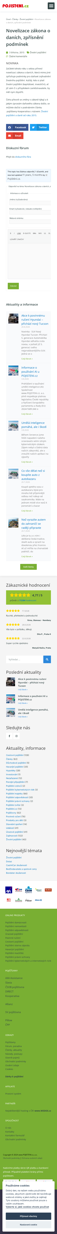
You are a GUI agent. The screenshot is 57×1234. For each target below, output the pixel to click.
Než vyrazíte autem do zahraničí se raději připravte (33, 524)
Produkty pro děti (14, 820)
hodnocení (27, 600)
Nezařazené (12, 778)
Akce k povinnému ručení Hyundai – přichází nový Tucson (34, 319)
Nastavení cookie (28, 1224)
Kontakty (9, 1131)
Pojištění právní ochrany (18, 801)
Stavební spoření (14, 824)
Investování (11, 774)
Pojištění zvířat (13, 805)
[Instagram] (16, 736)
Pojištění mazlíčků (14, 953)
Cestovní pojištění (14, 755)
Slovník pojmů (12, 1057)
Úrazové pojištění (14, 832)
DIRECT (9, 991)
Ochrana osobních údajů (32, 1158)
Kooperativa (12, 996)
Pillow (8, 1020)
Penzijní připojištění (15, 782)
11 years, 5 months (32, 174)
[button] (51, 5)
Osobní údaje (12, 1065)
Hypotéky (11, 770)
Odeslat (13, 286)
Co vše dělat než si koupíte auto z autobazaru (33, 475)
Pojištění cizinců (14, 786)
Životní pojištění (26, 19)
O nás (8, 1127)
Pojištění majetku (14, 793)
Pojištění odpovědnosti (17, 797)
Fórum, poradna (13, 1046)
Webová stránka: (16, 218)
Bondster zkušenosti (16, 873)
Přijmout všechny (28, 1216)
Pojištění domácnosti (15, 922)
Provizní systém (13, 1093)
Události (10, 828)
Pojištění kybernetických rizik (20, 789)
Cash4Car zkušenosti (16, 865)
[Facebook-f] (9, 736)
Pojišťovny (11, 813)
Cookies (9, 1069)
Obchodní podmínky (15, 1061)
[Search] (47, 659)
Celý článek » (27, 358)
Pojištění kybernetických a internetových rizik (28, 960)
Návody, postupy (13, 1053)
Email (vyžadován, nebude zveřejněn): (25, 209)
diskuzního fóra (23, 156)
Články (15, 19)
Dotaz (9, 861)
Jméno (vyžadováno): (18, 199)
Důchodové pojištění (16, 763)
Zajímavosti (11, 835)
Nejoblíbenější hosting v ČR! (28, 1110)
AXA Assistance (14, 978)
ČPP (7, 1024)
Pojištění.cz (11, 809)
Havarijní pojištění (14, 767)
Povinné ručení (13, 816)
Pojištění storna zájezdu (17, 945)
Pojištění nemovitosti (15, 926)
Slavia (8, 982)
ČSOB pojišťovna (14, 987)
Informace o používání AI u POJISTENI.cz (30, 371)
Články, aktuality (13, 1049)
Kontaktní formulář (15, 1135)
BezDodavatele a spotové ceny (21, 869)
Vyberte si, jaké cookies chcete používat (27, 1206)
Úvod (8, 19)
